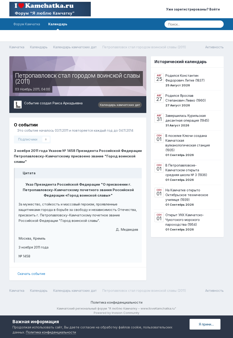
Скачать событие (31, 274)
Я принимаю (207, 324)
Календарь (57, 24)
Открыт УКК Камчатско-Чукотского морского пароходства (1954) (184, 219)
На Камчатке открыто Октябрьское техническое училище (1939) (186, 195)
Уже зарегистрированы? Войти (193, 9)
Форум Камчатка (26, 24)
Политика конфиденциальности (116, 302)
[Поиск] (219, 24)
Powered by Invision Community (116, 313)
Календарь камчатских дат (120, 105)
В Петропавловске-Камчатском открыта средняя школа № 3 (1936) (186, 170)
